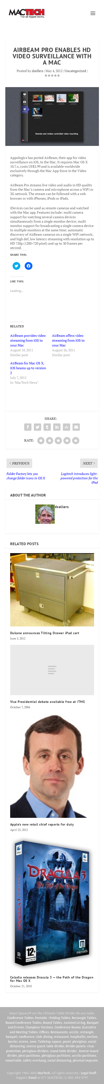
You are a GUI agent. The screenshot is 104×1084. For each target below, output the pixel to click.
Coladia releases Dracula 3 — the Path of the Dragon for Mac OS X (52, 979)
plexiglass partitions (56, 1055)
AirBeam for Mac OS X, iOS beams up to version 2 (28, 368)
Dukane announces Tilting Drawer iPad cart (44, 633)
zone (33, 1041)
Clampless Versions (39, 1027)
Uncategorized (75, 70)
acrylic (74, 1032)
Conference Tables (20, 1018)
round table (13, 1060)
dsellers (37, 70)
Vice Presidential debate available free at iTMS (47, 702)
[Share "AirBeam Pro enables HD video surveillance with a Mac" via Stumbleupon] (66, 427)
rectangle (87, 1032)
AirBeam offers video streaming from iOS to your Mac (68, 340)
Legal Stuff (88, 1073)
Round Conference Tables (24, 1022)
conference (27, 1036)
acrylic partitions (84, 1055)
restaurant (61, 1036)
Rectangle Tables (84, 1018)
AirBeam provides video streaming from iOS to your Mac (28, 340)
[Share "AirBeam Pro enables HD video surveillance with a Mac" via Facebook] (28, 427)
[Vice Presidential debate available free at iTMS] (52, 670)
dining (47, 1036)
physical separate (85, 1060)
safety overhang (34, 1060)
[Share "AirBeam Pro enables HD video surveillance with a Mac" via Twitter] (37, 427)
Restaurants (59, 1032)
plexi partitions (29, 1055)
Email (33, 1077)
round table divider (63, 1051)
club (39, 1036)
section (92, 1036)
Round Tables (52, 1022)
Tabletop (44, 1041)
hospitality (78, 1036)
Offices (44, 1032)
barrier (12, 1041)
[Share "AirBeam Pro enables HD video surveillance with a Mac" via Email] (76, 427)
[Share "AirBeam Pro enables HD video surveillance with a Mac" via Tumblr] (47, 427)
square (56, 1041)
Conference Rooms (67, 1027)
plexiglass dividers (35, 1051)
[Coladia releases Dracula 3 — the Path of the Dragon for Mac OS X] (52, 903)
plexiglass (79, 1041)
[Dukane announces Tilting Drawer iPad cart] (52, 589)
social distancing (59, 1060)
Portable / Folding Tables (52, 1018)
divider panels (76, 1046)
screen (23, 1041)
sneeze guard (35, 1046)
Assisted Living (74, 1022)
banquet (11, 1036)
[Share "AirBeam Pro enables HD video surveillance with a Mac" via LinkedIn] (57, 427)
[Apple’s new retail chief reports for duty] (52, 766)
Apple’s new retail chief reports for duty (42, 824)
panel (67, 1041)
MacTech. (44, 1073)
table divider (55, 1046)
